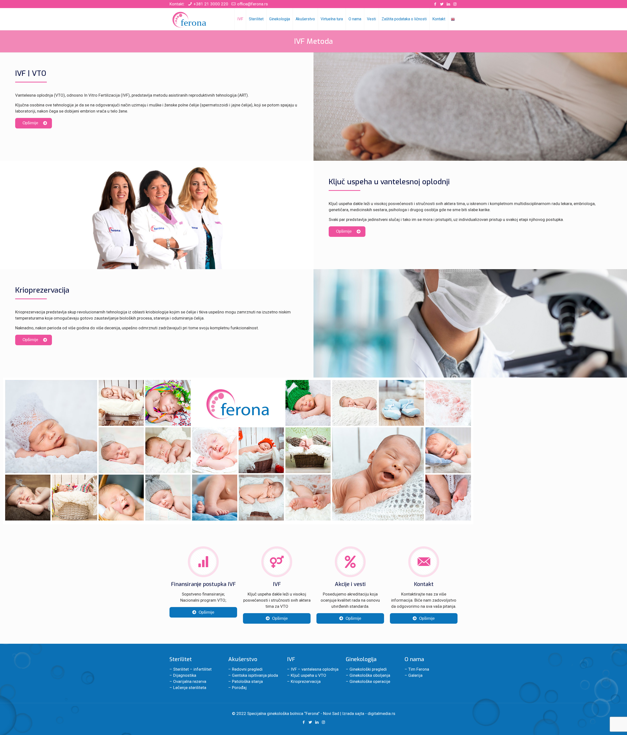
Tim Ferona (418, 669)
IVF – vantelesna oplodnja (314, 669)
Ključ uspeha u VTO (308, 675)
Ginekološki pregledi (368, 669)
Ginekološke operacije (370, 681)
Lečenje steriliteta (189, 687)
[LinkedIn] (448, 4)
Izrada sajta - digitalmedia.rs (368, 713)
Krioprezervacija (306, 681)
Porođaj (239, 687)
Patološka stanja (247, 681)
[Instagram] (455, 4)
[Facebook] (435, 4)
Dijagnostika (184, 675)
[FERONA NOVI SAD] (189, 19)
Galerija (415, 675)
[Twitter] (441, 4)
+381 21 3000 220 (210, 3)
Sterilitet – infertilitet (192, 669)
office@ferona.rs (252, 3)
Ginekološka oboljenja (370, 675)
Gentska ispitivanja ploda (255, 675)
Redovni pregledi (247, 669)
